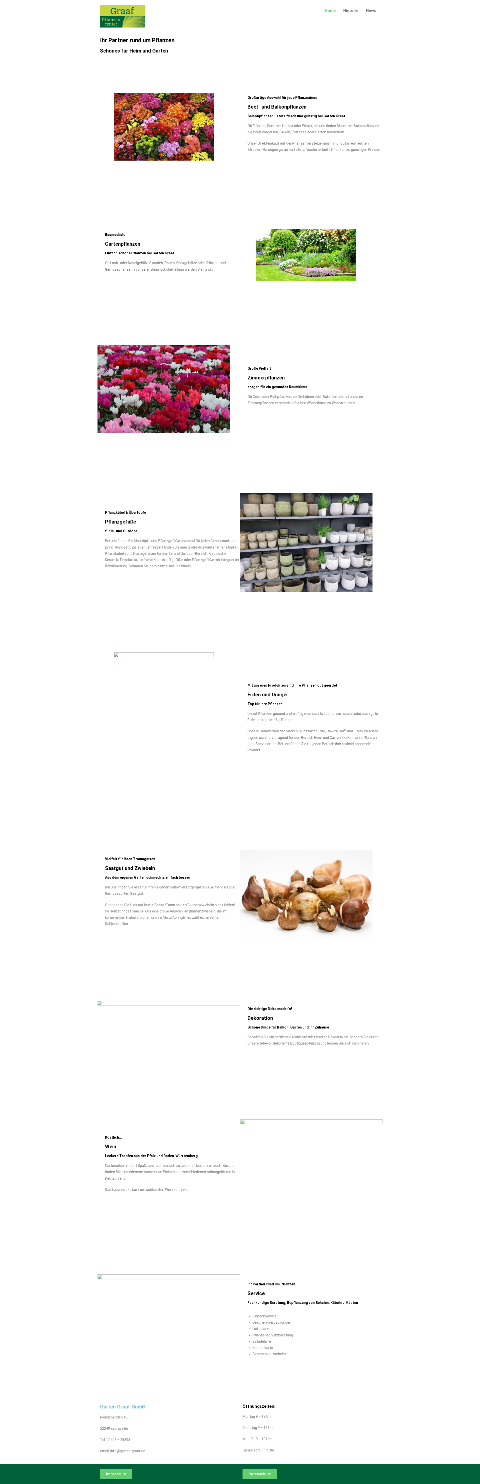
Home (330, 10)
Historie (350, 10)
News (371, 10)
